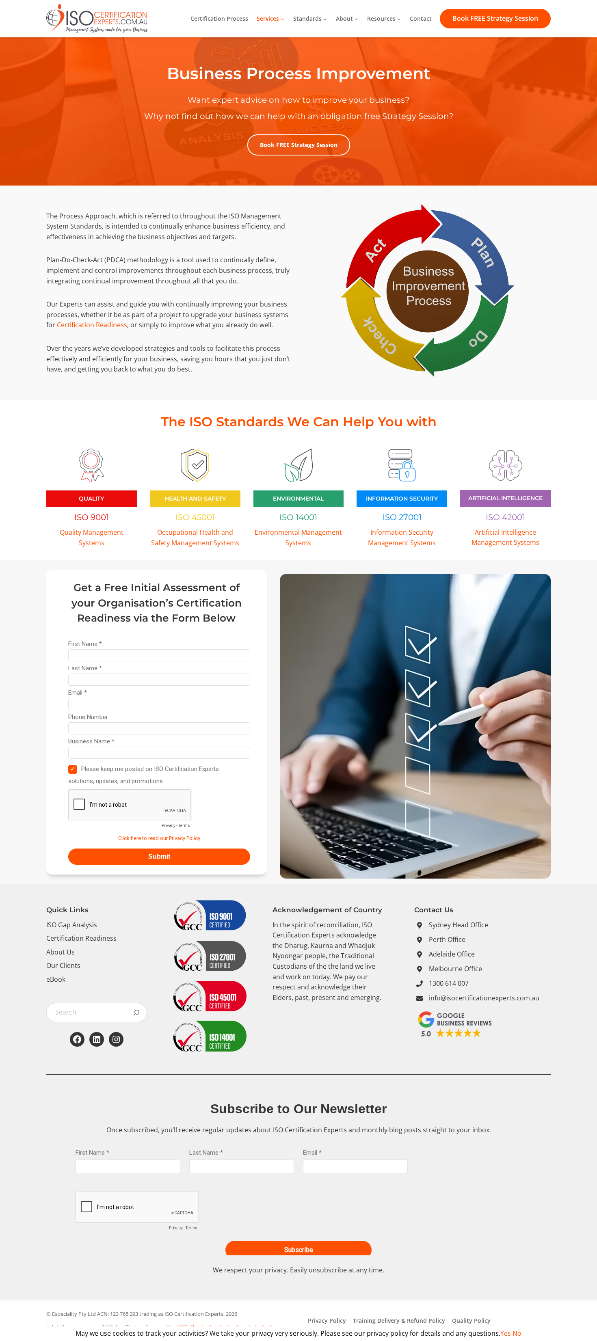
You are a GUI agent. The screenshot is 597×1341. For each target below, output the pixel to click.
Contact (421, 18)
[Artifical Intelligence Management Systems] (505, 496)
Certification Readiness (92, 324)
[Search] (136, 1012)
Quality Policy (471, 1320)
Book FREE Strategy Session (495, 18)
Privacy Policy (327, 1320)
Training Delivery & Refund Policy (399, 1320)
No (517, 1333)
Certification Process (219, 18)
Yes (505, 1333)
